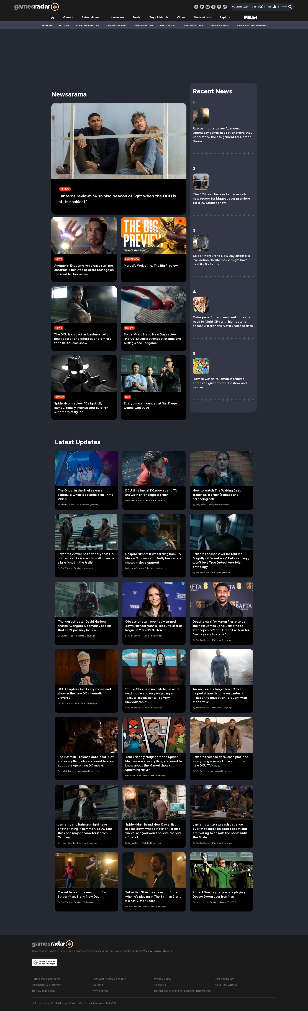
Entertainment (92, 17)
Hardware (117, 17)
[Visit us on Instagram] (219, 7)
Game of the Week (116, 25)
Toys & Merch (158, 17)
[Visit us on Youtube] (208, 7)
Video (181, 17)
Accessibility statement (47, 984)
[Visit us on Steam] (225, 7)
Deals (136, 17)
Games (68, 17)
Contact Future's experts (109, 978)
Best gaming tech (193, 25)
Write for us (100, 990)
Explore (225, 17)
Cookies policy (224, 978)
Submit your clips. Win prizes (252, 25)
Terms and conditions (46, 978)
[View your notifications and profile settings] (274, 6)
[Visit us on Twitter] (196, 7)
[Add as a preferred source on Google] (44, 962)
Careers (98, 984)
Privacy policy (162, 978)
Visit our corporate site (157, 951)
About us (160, 984)
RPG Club (64, 25)
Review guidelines (43, 990)
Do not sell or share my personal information (182, 990)
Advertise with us (226, 984)
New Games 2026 (143, 25)
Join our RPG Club (219, 25)
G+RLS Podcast (168, 25)
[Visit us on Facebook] (213, 7)
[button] (286, 7)
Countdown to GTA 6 (87, 25)
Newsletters (202, 17)
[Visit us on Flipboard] (202, 7)
